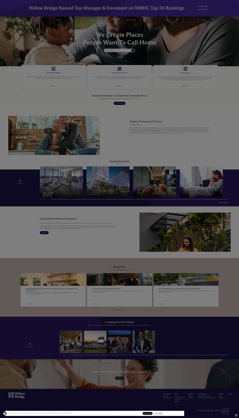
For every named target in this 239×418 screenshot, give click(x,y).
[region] (94, 413)
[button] (5, 414)
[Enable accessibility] (236, 415)
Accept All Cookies (147, 413)
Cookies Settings (158, 413)
